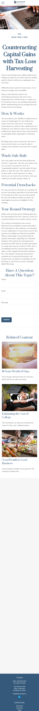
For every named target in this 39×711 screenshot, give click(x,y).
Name (3, 279)
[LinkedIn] (19, 697)
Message (4, 302)
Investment (19, 708)
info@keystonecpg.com (19, 693)
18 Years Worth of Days (15, 371)
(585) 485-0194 (21, 681)
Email (3, 291)
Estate (19, 710)
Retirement (19, 706)
